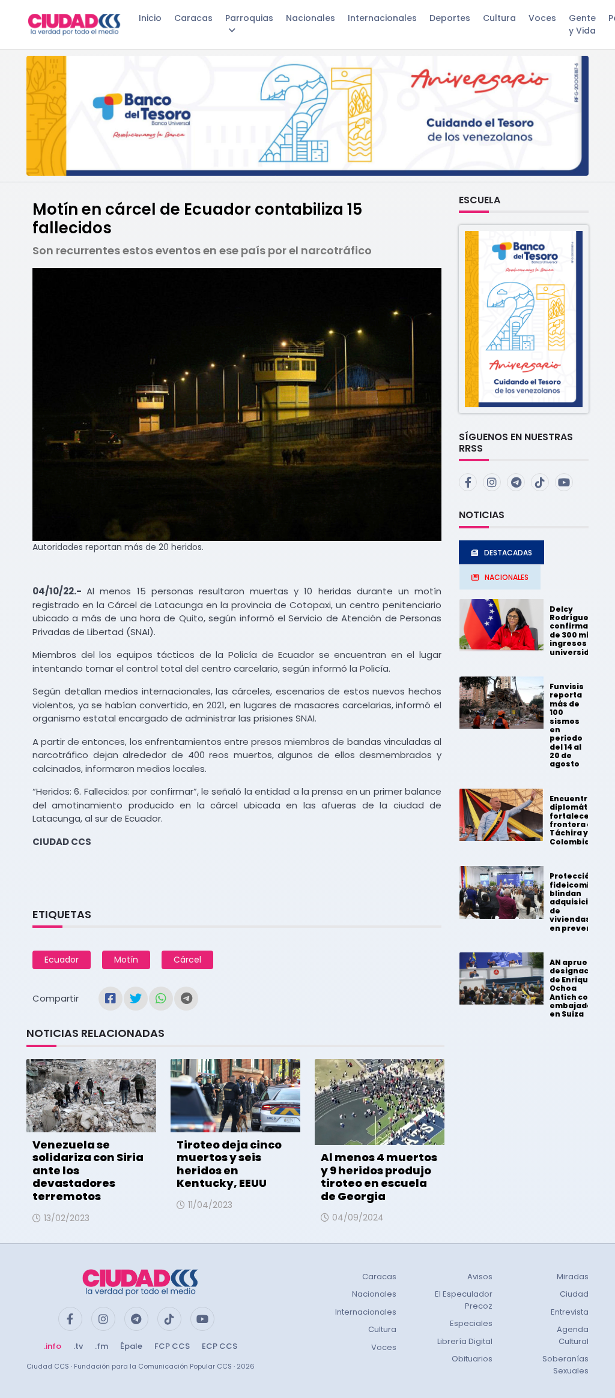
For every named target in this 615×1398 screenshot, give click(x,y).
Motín (126, 960)
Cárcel (187, 960)
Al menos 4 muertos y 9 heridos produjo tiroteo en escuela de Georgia (379, 1177)
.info (52, 1346)
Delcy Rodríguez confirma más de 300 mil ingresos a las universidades (580, 630)
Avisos (479, 1276)
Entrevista (570, 1312)
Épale (131, 1346)
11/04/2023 (210, 1205)
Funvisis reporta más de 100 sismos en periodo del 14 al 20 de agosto (567, 725)
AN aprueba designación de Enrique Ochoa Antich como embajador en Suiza (576, 988)
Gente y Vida (582, 24)
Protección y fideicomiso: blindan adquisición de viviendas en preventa (576, 902)
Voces (542, 18)
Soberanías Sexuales (565, 1364)
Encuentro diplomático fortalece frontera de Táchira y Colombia (575, 820)
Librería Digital (464, 1341)
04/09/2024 (358, 1217)
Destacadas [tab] (508, 553)
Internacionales (382, 18)
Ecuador (61, 960)
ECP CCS (219, 1346)
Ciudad (574, 1294)
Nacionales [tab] (507, 577)
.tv (78, 1346)
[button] (524, 318)
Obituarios (472, 1358)
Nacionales (310, 18)
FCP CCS (172, 1346)
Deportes (449, 18)
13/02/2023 (66, 1218)
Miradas (573, 1276)
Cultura (499, 18)
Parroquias (249, 18)
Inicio (150, 18)
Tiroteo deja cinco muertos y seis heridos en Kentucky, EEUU (229, 1164)
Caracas (193, 18)
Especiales (471, 1323)
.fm (101, 1346)
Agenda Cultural (573, 1335)
